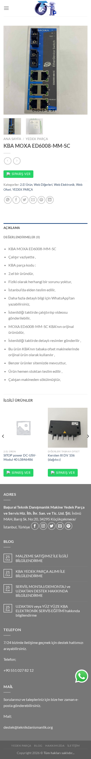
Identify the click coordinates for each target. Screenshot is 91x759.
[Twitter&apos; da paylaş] (24, 200)
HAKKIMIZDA (54, 745)
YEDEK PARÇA (37, 139)
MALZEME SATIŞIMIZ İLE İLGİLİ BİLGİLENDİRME (42, 558)
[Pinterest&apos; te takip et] (68, 526)
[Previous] (11, 70)
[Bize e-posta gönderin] (60, 526)
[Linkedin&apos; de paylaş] (50, 200)
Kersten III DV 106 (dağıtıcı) (61, 457)
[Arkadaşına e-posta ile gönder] (33, 200)
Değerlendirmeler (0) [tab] (22, 237)
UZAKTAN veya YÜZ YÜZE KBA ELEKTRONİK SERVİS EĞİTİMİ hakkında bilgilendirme (48, 610)
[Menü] (6, 8)
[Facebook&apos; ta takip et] (35, 526)
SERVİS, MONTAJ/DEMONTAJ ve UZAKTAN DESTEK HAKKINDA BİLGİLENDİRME (43, 590)
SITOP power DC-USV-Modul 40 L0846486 (20, 457)
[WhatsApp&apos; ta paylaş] (8, 200)
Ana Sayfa (12, 139)
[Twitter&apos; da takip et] (52, 526)
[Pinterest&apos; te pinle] (41, 200)
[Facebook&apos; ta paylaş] (16, 200)
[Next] (80, 70)
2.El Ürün (26, 184)
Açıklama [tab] (12, 228)
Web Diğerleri (43, 184)
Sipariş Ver (21, 174)
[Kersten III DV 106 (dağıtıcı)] (68, 427)
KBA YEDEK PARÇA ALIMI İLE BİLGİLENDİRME (40, 573)
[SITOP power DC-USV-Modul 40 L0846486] (23, 427)
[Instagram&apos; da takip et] (43, 526)
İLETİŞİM (73, 745)
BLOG (38, 745)
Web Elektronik (64, 184)
